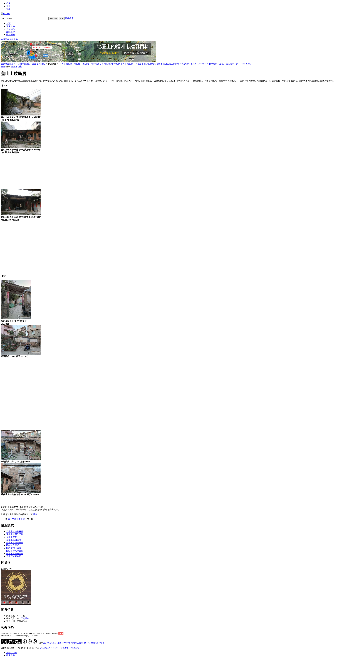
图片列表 (10, 34)
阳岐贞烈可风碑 (13, 548)
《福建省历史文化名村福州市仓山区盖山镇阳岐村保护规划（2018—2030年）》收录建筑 (176, 64)
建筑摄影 (10, 32)
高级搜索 (69, 18)
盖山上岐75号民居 (14, 531)
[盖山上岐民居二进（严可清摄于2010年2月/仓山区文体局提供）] (21, 214)
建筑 (221, 64)
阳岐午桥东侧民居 (14, 551)
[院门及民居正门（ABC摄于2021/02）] (16, 318)
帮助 (8, 9)
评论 (14, 66)
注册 (8, 6)
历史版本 (25, 618)
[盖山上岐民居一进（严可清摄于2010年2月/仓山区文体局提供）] (21, 147)
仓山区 (77, 64)
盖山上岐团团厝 (13, 540)
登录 (8, 3)
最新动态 (10, 29)
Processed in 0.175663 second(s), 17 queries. (19, 636)
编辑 (20, 66)
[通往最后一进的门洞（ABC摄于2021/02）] (21, 492)
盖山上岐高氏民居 (14, 534)
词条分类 (10, 26)
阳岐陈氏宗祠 (12, 545)
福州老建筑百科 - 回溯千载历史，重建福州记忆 (23, 64)
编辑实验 (13, 39)
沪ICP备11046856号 (49, 648)
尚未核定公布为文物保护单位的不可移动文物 (112, 64)
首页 (8, 23)
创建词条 (5, 39)
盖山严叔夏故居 (13, 556)
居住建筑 (230, 64)
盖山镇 (86, 64)
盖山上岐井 (11, 537)
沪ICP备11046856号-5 (71, 648)
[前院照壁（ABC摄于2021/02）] (21, 354)
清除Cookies (11, 653)
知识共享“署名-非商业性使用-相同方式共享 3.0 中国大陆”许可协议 (74, 643)
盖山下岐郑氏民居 (16, 519)
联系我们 (10, 655)
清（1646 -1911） (244, 64)
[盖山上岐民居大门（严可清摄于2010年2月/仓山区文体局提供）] (21, 115)
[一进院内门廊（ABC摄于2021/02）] (21, 459)
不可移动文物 (66, 64)
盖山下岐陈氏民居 (14, 542)
